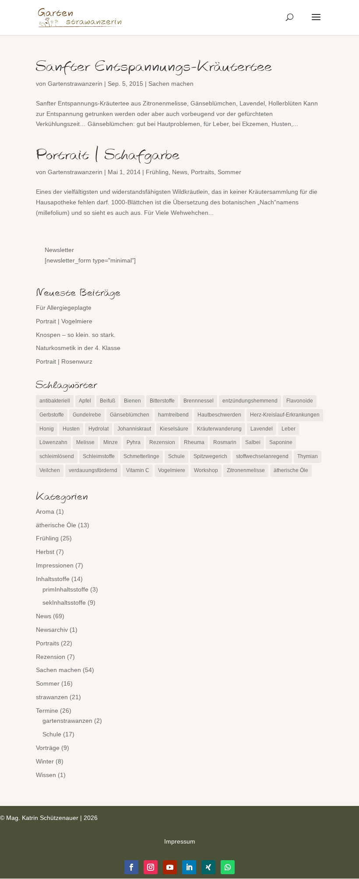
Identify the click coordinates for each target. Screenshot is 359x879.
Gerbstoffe (51, 415)
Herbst (45, 551)
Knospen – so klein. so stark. (76, 334)
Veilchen (49, 470)
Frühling (157, 171)
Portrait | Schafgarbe (108, 155)
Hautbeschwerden (219, 415)
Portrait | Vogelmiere (64, 321)
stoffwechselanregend (262, 456)
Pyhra (134, 442)
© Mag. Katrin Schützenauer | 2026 (49, 817)
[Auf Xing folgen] (208, 867)
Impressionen (55, 565)
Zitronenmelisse (246, 470)
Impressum (179, 841)
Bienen (132, 401)
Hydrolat (98, 429)
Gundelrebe (87, 415)
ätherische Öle (291, 470)
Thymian (307, 456)
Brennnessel (198, 401)
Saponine (280, 442)
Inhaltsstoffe (53, 578)
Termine (47, 710)
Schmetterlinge (141, 456)
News (179, 171)
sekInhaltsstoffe (64, 602)
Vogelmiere (171, 470)
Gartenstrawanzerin (75, 83)
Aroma (45, 511)
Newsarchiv (52, 629)
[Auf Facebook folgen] (131, 867)
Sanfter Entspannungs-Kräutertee (154, 67)
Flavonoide (299, 401)
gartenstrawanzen (67, 720)
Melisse (85, 442)
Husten (71, 429)
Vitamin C (137, 470)
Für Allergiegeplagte (64, 307)
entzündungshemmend (250, 401)
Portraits (202, 171)
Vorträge (48, 747)
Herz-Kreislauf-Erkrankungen (285, 415)
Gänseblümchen (129, 415)
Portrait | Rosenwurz (64, 361)
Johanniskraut (134, 429)
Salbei (252, 442)
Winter (45, 761)
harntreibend (173, 415)
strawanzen (52, 696)
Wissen (46, 774)
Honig (46, 429)
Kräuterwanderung (219, 429)
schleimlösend (56, 456)
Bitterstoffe (162, 401)
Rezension (162, 442)
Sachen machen (171, 83)
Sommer (229, 171)
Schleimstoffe (99, 456)
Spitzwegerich (210, 456)
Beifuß (107, 401)
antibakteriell (54, 401)
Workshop (206, 470)
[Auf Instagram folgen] (151, 867)
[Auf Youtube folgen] (170, 867)
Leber (289, 429)
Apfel (85, 401)
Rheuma (194, 442)
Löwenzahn (53, 442)
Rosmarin (224, 442)
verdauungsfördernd (93, 470)
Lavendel (261, 429)
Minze (110, 442)
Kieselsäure (174, 429)
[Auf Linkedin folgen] (189, 867)
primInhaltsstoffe (65, 589)
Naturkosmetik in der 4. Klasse (78, 347)
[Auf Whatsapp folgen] (228, 867)
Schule (176, 456)
